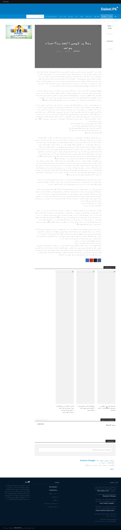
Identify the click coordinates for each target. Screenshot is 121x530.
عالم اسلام (89, 16)
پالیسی (54, 496)
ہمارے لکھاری (52, 506)
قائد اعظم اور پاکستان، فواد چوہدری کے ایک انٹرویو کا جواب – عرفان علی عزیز (65, 409)
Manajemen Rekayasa (109, 496)
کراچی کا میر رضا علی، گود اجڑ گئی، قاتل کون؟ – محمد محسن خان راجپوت (105, 488)
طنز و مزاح (63, 16)
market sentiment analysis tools (105, 510)
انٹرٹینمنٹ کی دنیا (51, 16)
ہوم (117, 21)
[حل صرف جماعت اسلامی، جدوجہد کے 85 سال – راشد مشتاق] (106, 337)
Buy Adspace (53, 487)
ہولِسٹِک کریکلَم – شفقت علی (107, 494)
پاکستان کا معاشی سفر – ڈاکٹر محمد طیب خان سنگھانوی (86, 408)
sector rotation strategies (107, 503)
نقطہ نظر (96, 16)
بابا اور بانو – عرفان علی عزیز (105, 513)
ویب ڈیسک (110, 33)
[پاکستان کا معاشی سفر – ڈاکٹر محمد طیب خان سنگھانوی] (85, 337)
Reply (112, 469)
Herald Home (53, 490)
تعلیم (81, 16)
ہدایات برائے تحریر (50, 503)
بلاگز (115, 16)
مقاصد (55, 500)
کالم (110, 16)
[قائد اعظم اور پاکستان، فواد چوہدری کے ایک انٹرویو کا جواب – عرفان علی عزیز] (65, 337)
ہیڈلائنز (104, 16)
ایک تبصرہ (110, 48)
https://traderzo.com (103, 490)
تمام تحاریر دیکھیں (41, 419)
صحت (76, 16)
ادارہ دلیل (53, 493)
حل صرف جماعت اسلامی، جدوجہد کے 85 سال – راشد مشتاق (106, 408)
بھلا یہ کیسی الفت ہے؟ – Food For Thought (97, 460)
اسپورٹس (70, 16)
